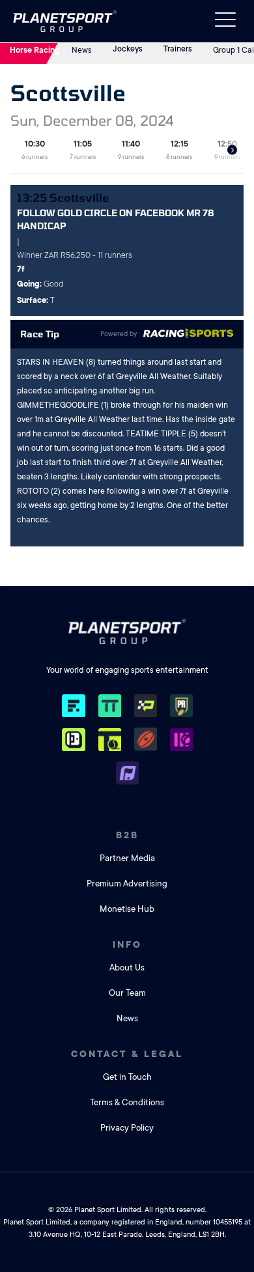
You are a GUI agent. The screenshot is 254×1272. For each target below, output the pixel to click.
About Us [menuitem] (127, 967)
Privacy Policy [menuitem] (127, 1128)
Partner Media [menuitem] (127, 858)
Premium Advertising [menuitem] (127, 883)
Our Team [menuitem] (127, 993)
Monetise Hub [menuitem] (127, 909)
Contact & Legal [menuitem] (127, 1054)
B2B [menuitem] (127, 835)
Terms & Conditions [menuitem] (127, 1102)
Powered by (118, 334)
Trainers (177, 48)
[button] (232, 150)
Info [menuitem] (127, 944)
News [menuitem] (127, 1018)
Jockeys (128, 48)
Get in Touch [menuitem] (127, 1077)
